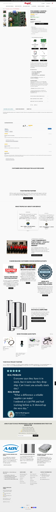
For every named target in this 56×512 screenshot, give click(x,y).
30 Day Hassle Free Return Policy (37, 96)
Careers (31, 478)
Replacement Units (26, 6)
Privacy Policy (22, 481)
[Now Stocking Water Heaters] (28, 448)
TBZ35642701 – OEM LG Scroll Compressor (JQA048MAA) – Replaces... (35, 56)
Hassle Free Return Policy (34, 475)
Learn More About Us (28, 198)
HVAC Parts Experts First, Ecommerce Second (23, 475)
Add (35, 48)
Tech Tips (21, 479)
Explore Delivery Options (36, 255)
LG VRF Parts (34, 6)
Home (4, 8)
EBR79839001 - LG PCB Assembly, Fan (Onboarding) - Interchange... (44, 44)
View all (51, 334)
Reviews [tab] (6, 129)
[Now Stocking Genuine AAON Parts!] (11, 448)
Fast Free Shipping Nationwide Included (35, 21)
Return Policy (45, 295)
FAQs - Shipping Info (33, 474)
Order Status (32, 480)
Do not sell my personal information (33, 484)
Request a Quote (32, 477)
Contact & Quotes (41, 6)
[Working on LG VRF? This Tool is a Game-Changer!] (45, 448)
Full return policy (33, 33)
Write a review (49, 128)
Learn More (11, 288)
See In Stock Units (24, 462)
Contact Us (21, 478)
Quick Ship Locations (33, 481)
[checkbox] (11, 131)
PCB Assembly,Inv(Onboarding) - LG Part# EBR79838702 (35, 44)
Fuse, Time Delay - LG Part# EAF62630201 (43, 56)
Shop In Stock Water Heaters (37, 318)
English (27, 505)
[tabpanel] (28, 146)
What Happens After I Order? (36, 98)
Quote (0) (55, 383)
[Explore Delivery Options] (17, 247)
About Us (47, 6)
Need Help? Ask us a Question (36, 101)
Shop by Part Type (18, 6)
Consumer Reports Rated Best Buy (38, 320)
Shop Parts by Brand (10, 6)
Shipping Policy (22, 476)
